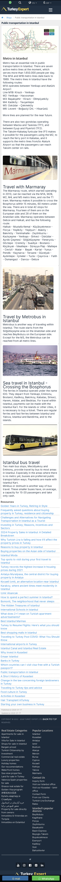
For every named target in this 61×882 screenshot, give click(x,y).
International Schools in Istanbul (19, 609)
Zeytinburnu (38, 824)
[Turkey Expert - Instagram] (24, 865)
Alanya (35, 750)
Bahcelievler (38, 850)
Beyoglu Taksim (40, 834)
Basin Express (39, 830)
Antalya (36, 740)
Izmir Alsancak (9, 593)
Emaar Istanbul (9, 656)
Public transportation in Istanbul (19, 672)
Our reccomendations (12, 766)
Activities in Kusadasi (13, 696)
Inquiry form (38, 781)
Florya (35, 821)
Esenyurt (36, 840)
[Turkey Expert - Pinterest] (36, 865)
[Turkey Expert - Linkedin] (42, 865)
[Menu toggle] (50, 10)
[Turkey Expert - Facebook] (30, 865)
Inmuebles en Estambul (13, 822)
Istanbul (36, 734)
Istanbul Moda (9, 555)
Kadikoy (36, 843)
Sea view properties (11, 773)
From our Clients (40, 797)
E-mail (16, 878)
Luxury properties (10, 760)
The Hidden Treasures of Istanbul (20, 605)
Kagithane (37, 817)
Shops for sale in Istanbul (14, 743)
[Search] (21, 3)
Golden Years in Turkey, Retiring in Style (24, 505)
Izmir (34, 743)
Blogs (9, 17)
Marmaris (37, 773)
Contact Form (39, 794)
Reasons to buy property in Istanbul (22, 547)
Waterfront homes (10, 770)
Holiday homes (8, 763)
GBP (48, 3)
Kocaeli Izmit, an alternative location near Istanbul (30, 581)
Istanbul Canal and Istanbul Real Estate (23, 648)
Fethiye (36, 766)
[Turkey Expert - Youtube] (18, 865)
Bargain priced (8, 747)
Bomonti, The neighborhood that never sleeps (27, 601)
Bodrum (36, 747)
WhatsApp (47, 878)
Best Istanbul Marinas (13, 621)
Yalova (35, 770)
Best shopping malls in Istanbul (19, 632)
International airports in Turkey (19, 644)
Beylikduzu (37, 814)
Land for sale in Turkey (12, 776)
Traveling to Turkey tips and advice (21, 687)
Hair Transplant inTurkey (15, 700)
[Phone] (11, 3)
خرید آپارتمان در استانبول (12, 802)
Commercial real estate (13, 756)
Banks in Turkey (10, 660)
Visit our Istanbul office (43, 784)
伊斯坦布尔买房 (8, 792)
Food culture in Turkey (14, 691)
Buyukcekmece (40, 837)
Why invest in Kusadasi (14, 652)
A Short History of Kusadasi (17, 676)
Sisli (34, 847)
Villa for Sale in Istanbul (13, 740)
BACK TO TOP (50, 719)
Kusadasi (36, 737)
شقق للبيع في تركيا (10, 806)
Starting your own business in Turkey (22, 704)
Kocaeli (36, 763)
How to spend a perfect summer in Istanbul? (27, 597)
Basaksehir (37, 827)
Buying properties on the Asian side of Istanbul (28, 551)
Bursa (35, 756)
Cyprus (36, 760)
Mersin (35, 753)
